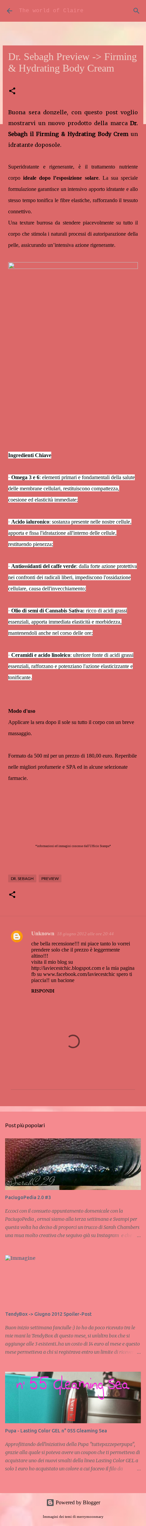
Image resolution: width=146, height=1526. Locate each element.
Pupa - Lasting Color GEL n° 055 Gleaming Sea (56, 1430)
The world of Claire (51, 11)
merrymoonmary (90, 1516)
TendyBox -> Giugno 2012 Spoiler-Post (48, 1314)
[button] (12, 91)
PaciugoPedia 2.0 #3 (28, 1197)
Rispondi (42, 991)
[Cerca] (136, 11)
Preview (50, 878)
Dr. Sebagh (22, 878)
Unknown (42, 933)
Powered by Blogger (77, 1502)
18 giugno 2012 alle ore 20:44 (85, 933)
